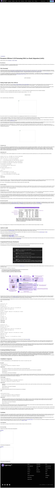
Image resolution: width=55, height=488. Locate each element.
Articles (13, 60)
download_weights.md (15, 234)
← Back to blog (3, 56)
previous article (19, 238)
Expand (2, 320)
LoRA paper (38, 202)
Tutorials (16, 60)
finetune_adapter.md (12, 236)
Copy (4, 320)
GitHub (23, 420)
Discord (26, 420)
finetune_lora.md (11, 235)
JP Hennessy (10, 60)
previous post (46, 73)
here (40, 203)
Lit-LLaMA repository (12, 230)
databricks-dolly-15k (15, 296)
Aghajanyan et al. (12, 120)
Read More (1, 430)
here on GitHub (28, 339)
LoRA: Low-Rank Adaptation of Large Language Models (21, 84)
